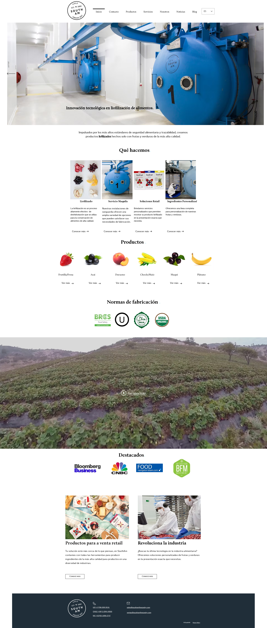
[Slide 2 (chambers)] (135, 120)
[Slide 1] (132, 120)
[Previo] (11, 73)
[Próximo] (260, 73)
